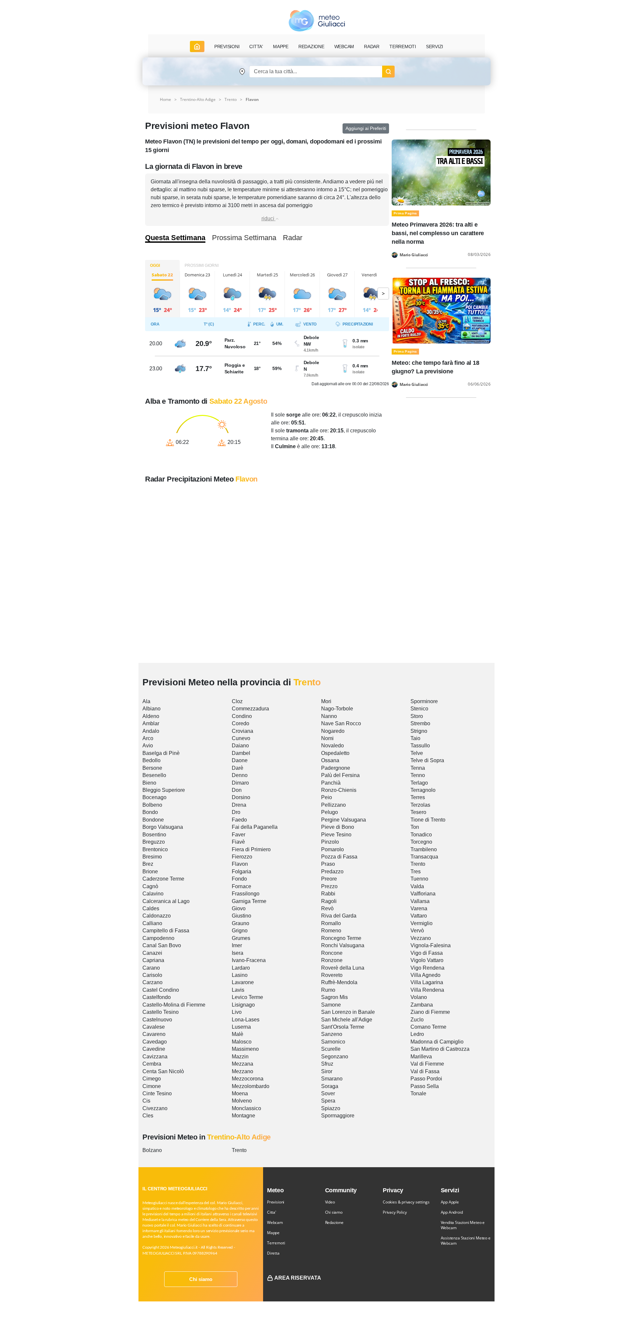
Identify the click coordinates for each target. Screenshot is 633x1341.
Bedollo (151, 760)
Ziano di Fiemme (430, 1012)
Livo (237, 1012)
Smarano (332, 1078)
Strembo (420, 723)
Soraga (329, 1086)
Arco (147, 738)
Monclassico (246, 1108)
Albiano (151, 708)
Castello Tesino (160, 1012)
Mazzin (240, 1056)
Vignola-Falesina (430, 945)
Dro (236, 812)
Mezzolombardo (250, 1086)
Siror (326, 1071)
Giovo (239, 908)
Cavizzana (154, 1056)
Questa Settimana (175, 238)
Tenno (417, 775)
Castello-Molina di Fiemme (173, 1005)
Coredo (240, 723)
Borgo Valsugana (162, 827)
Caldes (150, 908)
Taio (415, 738)
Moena (240, 1093)
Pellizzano (333, 805)
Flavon (240, 864)
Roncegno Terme (341, 938)
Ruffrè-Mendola (339, 982)
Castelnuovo (157, 1019)
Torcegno (421, 842)
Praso (328, 864)
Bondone (153, 820)
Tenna (417, 768)
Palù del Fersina (340, 775)
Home (165, 99)
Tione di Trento (427, 820)
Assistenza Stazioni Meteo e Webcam (466, 1240)
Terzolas (420, 805)
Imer (237, 945)
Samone (331, 1005)
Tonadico (421, 834)
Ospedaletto (335, 753)
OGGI (155, 265)
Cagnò (150, 886)
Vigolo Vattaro (426, 960)
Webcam (344, 46)
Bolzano (152, 1150)
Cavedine (153, 1049)
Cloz (237, 701)
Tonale (418, 1093)
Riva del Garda (338, 916)
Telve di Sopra (427, 760)
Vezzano (420, 938)
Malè (237, 1034)
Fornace (241, 886)
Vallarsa (420, 901)
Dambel (241, 753)
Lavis (238, 990)
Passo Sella (424, 1086)
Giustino (241, 916)
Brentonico (155, 849)
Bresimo (152, 856)
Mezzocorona (247, 1078)
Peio (326, 797)
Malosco (242, 1042)
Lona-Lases (245, 1019)
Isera (237, 953)
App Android (452, 1212)
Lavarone (243, 982)
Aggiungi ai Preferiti (366, 128)
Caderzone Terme (163, 879)
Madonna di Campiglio (437, 1042)
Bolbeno (152, 805)
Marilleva (421, 1056)
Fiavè (238, 842)
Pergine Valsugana (343, 820)
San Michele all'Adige (346, 1019)
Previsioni (275, 1202)
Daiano (240, 745)
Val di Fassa (424, 1071)
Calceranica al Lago (166, 901)
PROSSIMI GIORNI (202, 265)
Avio (147, 745)
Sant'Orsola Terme (342, 1027)
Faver (238, 834)
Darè (237, 768)
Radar (371, 46)
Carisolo (152, 975)
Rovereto (332, 975)
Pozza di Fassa (339, 856)
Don (237, 790)
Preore (329, 879)
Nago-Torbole (337, 708)
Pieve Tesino (336, 834)
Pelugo (329, 812)
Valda (417, 886)
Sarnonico (333, 1042)
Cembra (151, 1064)
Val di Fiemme (427, 1064)
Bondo (150, 812)
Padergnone (335, 768)
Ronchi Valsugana (342, 945)
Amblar (150, 723)
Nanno (329, 716)
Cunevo (241, 738)
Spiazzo (330, 1108)
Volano (418, 997)
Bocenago (154, 797)
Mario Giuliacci (414, 255)
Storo (416, 716)
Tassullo (420, 745)
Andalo (150, 731)
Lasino (240, 975)
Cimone (151, 1086)
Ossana (330, 760)
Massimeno (245, 1049)
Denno (240, 775)
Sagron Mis (334, 997)
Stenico (419, 708)
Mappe (273, 1232)
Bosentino (154, 834)
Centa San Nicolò (163, 1071)
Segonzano (334, 1056)
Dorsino (241, 797)
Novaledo (332, 745)
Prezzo (329, 886)
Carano (151, 968)
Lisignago (243, 1005)
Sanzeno (331, 1034)
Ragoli (329, 901)
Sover (328, 1093)
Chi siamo (200, 1279)
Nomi (327, 738)
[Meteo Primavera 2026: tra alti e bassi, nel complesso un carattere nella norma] (441, 172)
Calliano (152, 923)
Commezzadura (250, 708)
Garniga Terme (249, 901)
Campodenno (158, 938)
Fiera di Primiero (251, 849)
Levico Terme (247, 997)
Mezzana (242, 1064)
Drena (239, 805)
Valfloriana (423, 893)
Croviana (242, 731)
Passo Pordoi (426, 1078)
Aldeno (150, 716)
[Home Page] (197, 46)
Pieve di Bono (337, 827)
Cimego (151, 1078)
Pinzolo (330, 842)
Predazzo (332, 871)
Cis (146, 1101)
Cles (147, 1115)
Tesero (418, 812)
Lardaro (241, 968)
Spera (328, 1101)
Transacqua (424, 856)
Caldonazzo (156, 916)
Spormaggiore (337, 1115)
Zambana (421, 1005)
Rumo (328, 990)
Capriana (153, 960)
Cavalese (153, 1027)
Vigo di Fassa (426, 953)
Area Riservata (297, 1278)
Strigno (418, 731)
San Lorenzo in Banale (348, 1012)
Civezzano (154, 1108)
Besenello (154, 775)
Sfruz (327, 1064)
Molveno (242, 1101)
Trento (231, 99)
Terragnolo (423, 790)
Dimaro (240, 783)
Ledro (417, 1034)
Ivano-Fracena (249, 960)
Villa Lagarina (426, 982)
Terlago (419, 783)
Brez (147, 864)
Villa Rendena (427, 990)
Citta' (271, 1212)
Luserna (241, 1027)
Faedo (239, 820)
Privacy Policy (395, 1212)
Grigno (240, 930)
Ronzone (332, 960)
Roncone (332, 953)
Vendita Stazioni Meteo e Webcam (463, 1225)
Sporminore (424, 701)
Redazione (334, 1222)
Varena (418, 908)
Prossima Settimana (244, 238)
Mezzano (242, 1071)
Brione (150, 871)
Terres (417, 797)
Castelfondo (156, 997)
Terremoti (276, 1243)
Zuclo (417, 1019)
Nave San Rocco (341, 723)
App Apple (450, 1202)
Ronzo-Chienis (338, 790)
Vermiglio (421, 923)
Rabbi (328, 893)
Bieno (149, 783)
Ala (146, 701)
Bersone (152, 768)
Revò (327, 908)
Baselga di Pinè (161, 753)
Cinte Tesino (157, 1093)
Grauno (240, 923)
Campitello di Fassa (165, 930)
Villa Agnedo (425, 975)
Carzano (152, 982)
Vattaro (418, 916)
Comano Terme (428, 1027)
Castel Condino (160, 990)
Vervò (417, 930)
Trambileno (423, 849)
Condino (242, 716)
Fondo (239, 879)
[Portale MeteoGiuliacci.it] (316, 21)
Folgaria (241, 871)
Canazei (152, 953)
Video (330, 1202)
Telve (416, 753)
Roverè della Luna (342, 968)
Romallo (331, 923)
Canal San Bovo (161, 945)
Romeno (331, 930)
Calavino (153, 893)
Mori (326, 701)
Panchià (331, 783)
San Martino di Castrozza (439, 1049)
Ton (414, 827)
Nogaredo (333, 731)
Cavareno (154, 1034)
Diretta (273, 1253)
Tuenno (419, 879)
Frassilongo (245, 893)
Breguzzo (153, 842)
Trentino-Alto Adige (198, 99)
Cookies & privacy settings (406, 1202)
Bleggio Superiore (163, 790)
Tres (415, 871)
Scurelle (331, 1049)
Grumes (241, 938)
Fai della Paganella (255, 827)
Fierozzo (242, 856)
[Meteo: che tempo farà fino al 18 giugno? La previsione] (441, 310)
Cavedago (154, 1042)
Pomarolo (332, 849)
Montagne (243, 1115)
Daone (240, 760)
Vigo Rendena (427, 968)
